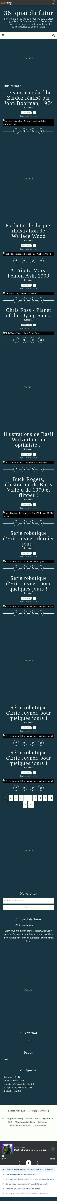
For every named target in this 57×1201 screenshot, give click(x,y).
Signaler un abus (48, 1119)
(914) (11, 1077)
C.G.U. (10, 1122)
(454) (19, 1084)
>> (31, 804)
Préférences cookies (40, 1125)
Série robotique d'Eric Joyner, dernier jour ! (28, 538)
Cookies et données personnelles (20, 1125)
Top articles (29, 1119)
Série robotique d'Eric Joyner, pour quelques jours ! (28, 583)
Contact (37, 1119)
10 (50, 798)
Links (5, 1059)
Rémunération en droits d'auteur (25, 1122)
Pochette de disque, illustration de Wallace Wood (28, 230)
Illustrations (28, 108)
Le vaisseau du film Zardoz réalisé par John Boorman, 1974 (28, 97)
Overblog (44, 1110)
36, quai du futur (28, 12)
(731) (13, 1080)
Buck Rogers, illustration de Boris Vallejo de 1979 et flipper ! (28, 487)
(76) (12, 1091)
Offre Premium (42, 1122)
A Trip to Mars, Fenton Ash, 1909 (28, 273)
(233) (17, 1087)
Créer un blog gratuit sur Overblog (12, 1119)
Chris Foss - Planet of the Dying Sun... (28, 312)
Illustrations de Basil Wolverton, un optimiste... (28, 439)
